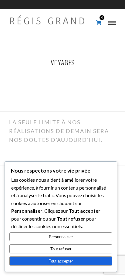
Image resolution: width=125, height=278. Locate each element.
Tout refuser (60, 249)
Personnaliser (61, 237)
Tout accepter (61, 261)
